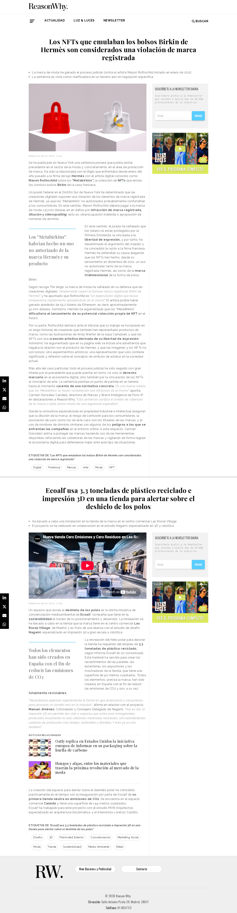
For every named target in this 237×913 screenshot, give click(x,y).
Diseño (37, 837)
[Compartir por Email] (4, 398)
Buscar (202, 21)
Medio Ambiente (98, 846)
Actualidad (54, 20)
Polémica (54, 467)
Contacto (141, 869)
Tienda (52, 846)
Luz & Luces (84, 20)
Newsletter (114, 20)
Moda (99, 467)
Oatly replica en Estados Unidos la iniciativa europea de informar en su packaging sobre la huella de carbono (96, 745)
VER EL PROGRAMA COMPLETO (180, 169)
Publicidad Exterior (72, 837)
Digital (37, 467)
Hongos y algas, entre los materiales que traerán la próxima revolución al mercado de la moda (97, 768)
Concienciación (101, 837)
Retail (119, 846)
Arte (85, 467)
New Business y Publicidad (95, 869)
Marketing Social (128, 837)
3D (51, 837)
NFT (112, 467)
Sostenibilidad (72, 846)
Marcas (71, 467)
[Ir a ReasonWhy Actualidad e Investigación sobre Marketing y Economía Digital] (48, 6)
